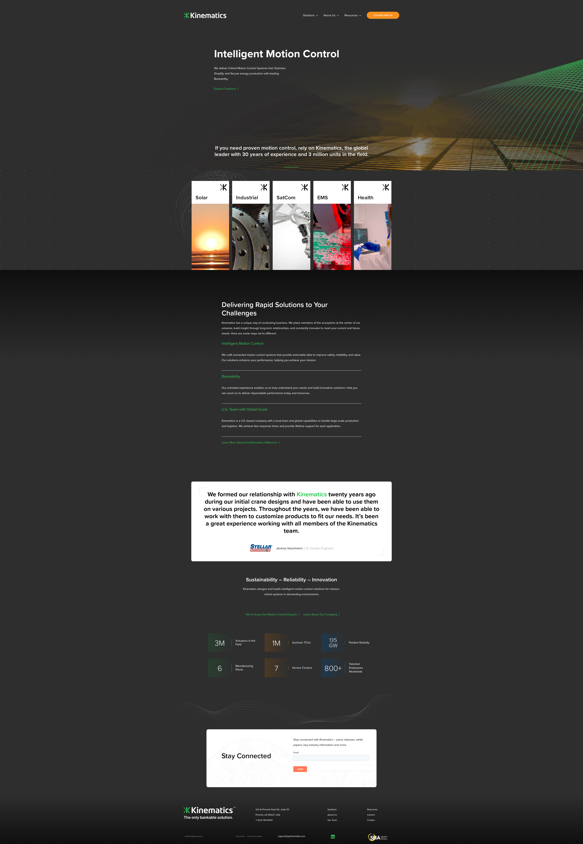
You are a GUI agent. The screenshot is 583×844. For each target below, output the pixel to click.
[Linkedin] (333, 837)
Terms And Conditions (255, 836)
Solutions (332, 809)
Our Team (332, 820)
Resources (372, 809)
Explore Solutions (225, 88)
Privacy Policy (240, 836)
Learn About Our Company (320, 614)
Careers (371, 815)
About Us (332, 815)
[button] (316, 15)
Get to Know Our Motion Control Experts (271, 614)
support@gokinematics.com (291, 836)
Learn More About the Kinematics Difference (249, 442)
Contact (371, 820)
